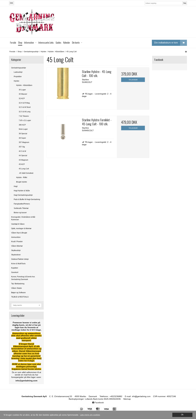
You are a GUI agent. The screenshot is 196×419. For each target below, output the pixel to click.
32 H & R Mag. (24, 103)
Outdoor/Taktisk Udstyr (20, 259)
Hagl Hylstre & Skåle (22, 191)
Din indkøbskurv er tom (166, 42)
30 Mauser (23, 94)
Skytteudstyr (16, 250)
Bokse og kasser (20, 213)
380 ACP (22, 125)
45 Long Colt (24, 169)
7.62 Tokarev (24, 116)
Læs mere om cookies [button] (90, 415)
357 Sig (22, 147)
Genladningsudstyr (18, 68)
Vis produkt (133, 80)
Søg (184, 3)
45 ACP (22, 164)
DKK (11, 3)
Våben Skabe (16, 288)
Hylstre (16, 81)
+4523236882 (116, 396)
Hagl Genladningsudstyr (23, 195)
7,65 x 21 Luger (25, 120)
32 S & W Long (24, 112)
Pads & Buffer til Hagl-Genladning (27, 199)
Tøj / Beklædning (17, 284)
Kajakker (14, 268)
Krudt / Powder (17, 242)
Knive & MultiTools (18, 264)
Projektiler (18, 77)
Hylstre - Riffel (21, 177)
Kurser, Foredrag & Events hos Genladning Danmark (23, 278)
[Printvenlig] (186, 52)
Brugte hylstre (21, 182)
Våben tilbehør (17, 246)
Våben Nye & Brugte (19, 233)
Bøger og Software (18, 293)
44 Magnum (23, 160)
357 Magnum (24, 142)
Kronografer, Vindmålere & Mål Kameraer (23, 218)
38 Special (23, 134)
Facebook (99, 402)
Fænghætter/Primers (22, 204)
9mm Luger (23, 129)
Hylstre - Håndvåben (24, 85)
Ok (182, 415)
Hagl (16, 186)
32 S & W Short (25, 107)
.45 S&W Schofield (26, 173)
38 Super (22, 138)
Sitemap (127, 399)
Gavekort (14, 272)
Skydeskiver (16, 255)
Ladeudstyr (18, 72)
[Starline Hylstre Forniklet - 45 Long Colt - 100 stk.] (63, 132)
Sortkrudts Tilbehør (21, 208)
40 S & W (22, 151)
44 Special (23, 156)
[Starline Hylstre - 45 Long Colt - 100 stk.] (63, 84)
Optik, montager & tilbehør (21, 228)
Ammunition (16, 237)
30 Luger (22, 90)
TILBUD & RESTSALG (20, 297)
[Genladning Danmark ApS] (98, 22)
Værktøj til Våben (18, 224)
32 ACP (22, 98)
